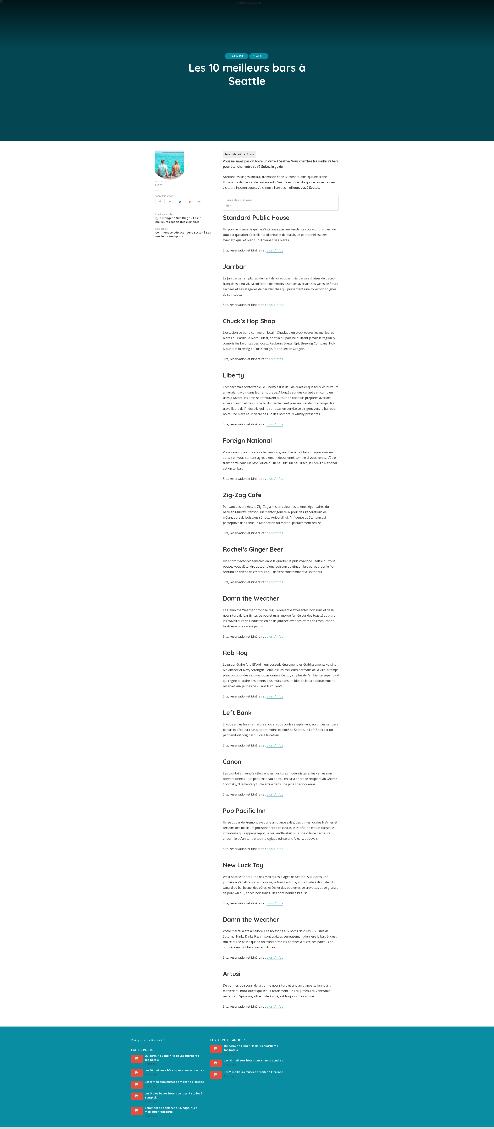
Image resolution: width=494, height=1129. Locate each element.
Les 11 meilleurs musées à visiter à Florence (174, 1082)
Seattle (258, 56)
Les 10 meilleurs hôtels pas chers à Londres (174, 1070)
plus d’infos (274, 250)
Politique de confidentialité (147, 1040)
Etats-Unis (236, 56)
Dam (158, 185)
